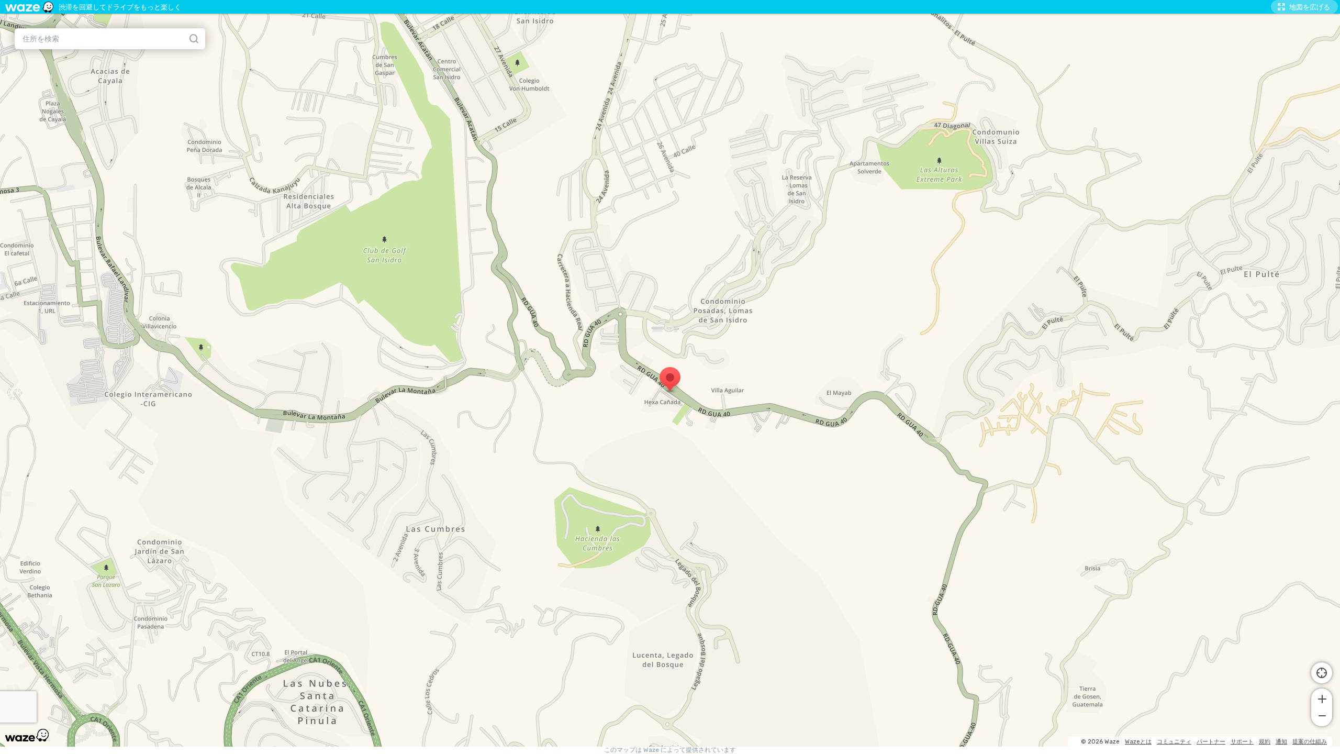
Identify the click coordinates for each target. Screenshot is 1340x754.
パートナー (1211, 741)
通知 (1281, 741)
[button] (1321, 698)
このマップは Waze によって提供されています (670, 750)
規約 (1264, 741)
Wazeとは (1138, 741)
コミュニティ (1174, 741)
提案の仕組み (1309, 741)
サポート (1242, 741)
